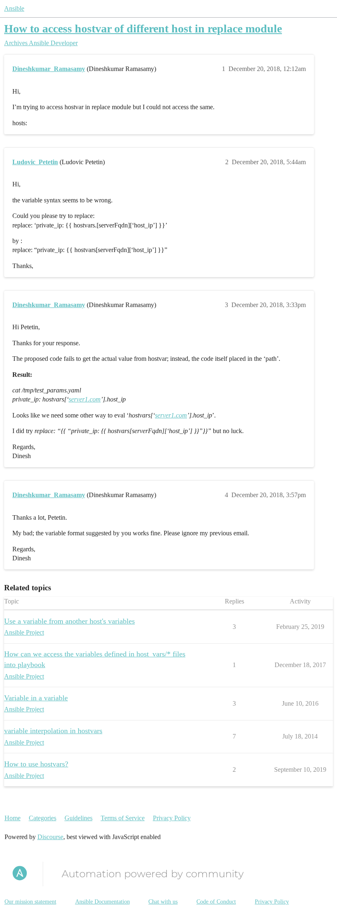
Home (13, 817)
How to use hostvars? (36, 764)
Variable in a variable (36, 698)
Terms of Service (123, 817)
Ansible (14, 8)
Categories (42, 817)
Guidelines (78, 817)
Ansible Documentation (102, 902)
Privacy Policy (172, 817)
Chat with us (163, 902)
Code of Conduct (216, 902)
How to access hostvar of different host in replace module (143, 28)
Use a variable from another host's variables (69, 621)
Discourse (50, 836)
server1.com (85, 399)
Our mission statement (30, 902)
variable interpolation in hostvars (53, 731)
